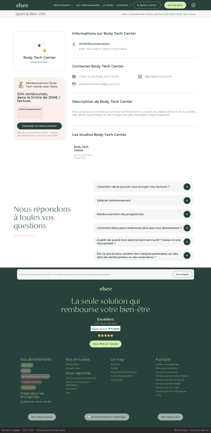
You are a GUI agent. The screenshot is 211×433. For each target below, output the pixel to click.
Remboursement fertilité (168, 383)
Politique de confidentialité (51, 430)
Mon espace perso (41, 417)
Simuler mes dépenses (167, 364)
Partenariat (71, 388)
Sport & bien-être (30, 14)
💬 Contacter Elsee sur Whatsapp (107, 417)
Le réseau (108, 5)
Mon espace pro (170, 417)
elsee (124, 14)
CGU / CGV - (29, 430)
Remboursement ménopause (171, 391)
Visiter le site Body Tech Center (99, 76)
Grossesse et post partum (35, 376)
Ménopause (28, 387)
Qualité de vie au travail (36, 401)
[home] (21, 5)
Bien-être (27, 365)
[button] (63, 5)
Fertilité (26, 370)
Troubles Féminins (31, 382)
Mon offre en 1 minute (105, 344)
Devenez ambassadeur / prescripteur (78, 383)
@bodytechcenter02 (158, 76)
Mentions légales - (11, 430)
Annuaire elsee (73, 368)
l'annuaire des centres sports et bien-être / (153, 14)
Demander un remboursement (39, 126)
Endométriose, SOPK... (122, 376)
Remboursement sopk (167, 387)
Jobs (68, 392)
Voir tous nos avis (105, 323)
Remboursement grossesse (170, 379)
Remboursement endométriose (172, 376)
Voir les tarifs (175, 5)
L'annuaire (122, 5)
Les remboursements (88, 5)
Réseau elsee (72, 364)
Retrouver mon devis (166, 368)
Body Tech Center (186, 14)
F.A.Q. (158, 395)
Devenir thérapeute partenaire (81, 378)
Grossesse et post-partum (124, 372)
